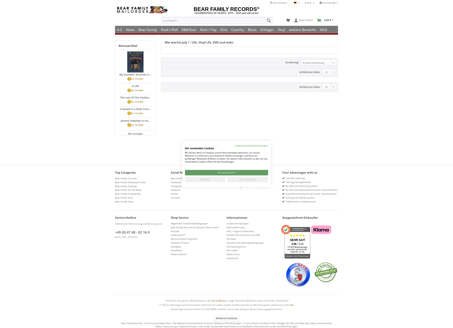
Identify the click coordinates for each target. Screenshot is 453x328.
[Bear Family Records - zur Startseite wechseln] (143, 9)
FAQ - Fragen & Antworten (240, 231)
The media (231, 250)
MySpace (175, 189)
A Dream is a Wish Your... (135, 109)
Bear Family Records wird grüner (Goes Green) (195, 227)
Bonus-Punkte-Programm (184, 238)
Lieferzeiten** (178, 235)
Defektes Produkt (180, 242)
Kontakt (175, 231)
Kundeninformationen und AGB (243, 235)
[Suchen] (269, 20)
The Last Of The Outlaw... (135, 97)
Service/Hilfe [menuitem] (329, 2)
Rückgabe (176, 246)
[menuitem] (217, 20)
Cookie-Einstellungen (237, 223)
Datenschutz (233, 254)
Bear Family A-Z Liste (126, 178)
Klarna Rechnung (235, 227)
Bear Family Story (124, 197)
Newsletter (176, 250)
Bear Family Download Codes (130, 182)
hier (292, 304)
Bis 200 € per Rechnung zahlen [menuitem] (301, 186)
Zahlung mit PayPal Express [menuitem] (300, 197)
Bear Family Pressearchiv (128, 193)
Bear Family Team (124, 201)
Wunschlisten (279, 2)
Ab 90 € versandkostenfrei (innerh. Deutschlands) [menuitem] (311, 189)
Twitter (174, 193)
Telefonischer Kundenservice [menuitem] (301, 201)
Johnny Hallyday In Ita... (135, 120)
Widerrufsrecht (179, 254)
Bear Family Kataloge (126, 186)
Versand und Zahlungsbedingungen (245, 242)
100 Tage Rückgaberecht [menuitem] (298, 182)
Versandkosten (218, 300)
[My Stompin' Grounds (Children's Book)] (135, 62)
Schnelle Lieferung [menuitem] (295, 178)
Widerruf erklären (226, 318)
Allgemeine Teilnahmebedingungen (189, 223)
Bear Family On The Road (128, 189)
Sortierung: (292, 62)
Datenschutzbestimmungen (251, 145)
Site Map (231, 238)
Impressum (232, 258)
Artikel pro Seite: (309, 72)
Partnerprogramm (236, 246)
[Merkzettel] (288, 20)
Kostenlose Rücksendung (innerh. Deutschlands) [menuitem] (311, 193)
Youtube (175, 197)
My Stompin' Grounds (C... (135, 74)
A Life (135, 86)
